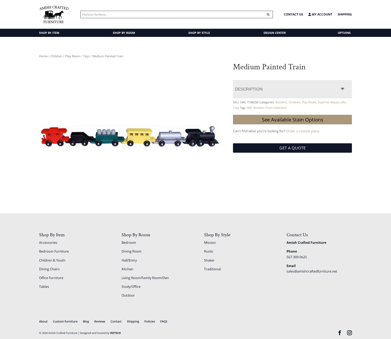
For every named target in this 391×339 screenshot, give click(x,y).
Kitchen (127, 269)
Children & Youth (52, 260)
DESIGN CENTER (275, 33)
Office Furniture (51, 278)
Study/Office (131, 286)
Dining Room (132, 251)
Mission (210, 242)
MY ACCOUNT (321, 14)
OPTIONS (344, 33)
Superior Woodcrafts (332, 102)
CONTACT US (293, 14)
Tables (44, 286)
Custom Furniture (65, 321)
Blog (86, 321)
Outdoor (128, 295)
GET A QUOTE (292, 148)
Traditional (212, 269)
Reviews (99, 321)
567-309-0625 (297, 257)
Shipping (345, 14)
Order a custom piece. (303, 131)
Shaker (209, 260)
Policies (149, 321)
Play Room (72, 56)
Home (43, 56)
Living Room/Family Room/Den (145, 278)
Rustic (208, 251)
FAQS (163, 321)
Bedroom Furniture (54, 251)
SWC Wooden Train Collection (266, 108)
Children (56, 56)
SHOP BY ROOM (124, 33)
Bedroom (129, 242)
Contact (116, 321)
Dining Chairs (49, 269)
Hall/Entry (129, 260)
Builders (281, 102)
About (43, 321)
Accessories (48, 242)
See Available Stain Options (292, 119)
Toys (86, 56)
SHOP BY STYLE (199, 33)
